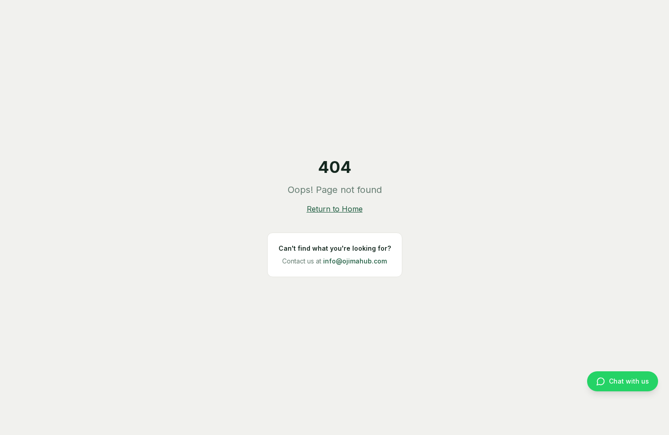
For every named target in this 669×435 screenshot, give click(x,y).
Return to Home (335, 208)
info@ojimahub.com (355, 261)
